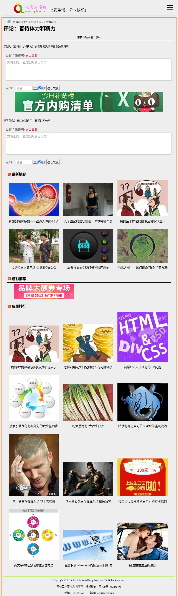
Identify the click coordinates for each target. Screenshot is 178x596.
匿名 (43, 88)
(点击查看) (31, 55)
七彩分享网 (34, 22)
